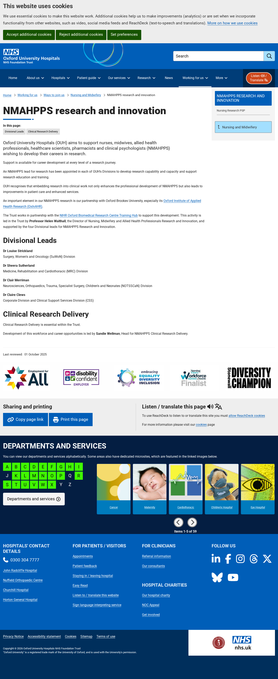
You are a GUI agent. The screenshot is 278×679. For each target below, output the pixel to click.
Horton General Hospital (20, 600)
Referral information (156, 556)
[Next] (192, 522)
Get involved (151, 615)
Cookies (70, 636)
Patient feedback (85, 566)
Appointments (83, 556)
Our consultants (153, 566)
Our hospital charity (156, 595)
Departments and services (31, 499)
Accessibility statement (44, 636)
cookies (201, 425)
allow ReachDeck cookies (247, 415)
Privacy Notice (13, 636)
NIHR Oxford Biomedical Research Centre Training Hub (99, 215)
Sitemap (86, 636)
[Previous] (178, 522)
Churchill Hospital (15, 590)
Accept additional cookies (29, 34)
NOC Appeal (150, 605)
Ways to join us (54, 95)
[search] (269, 56)
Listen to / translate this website (96, 595)
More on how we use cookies (232, 23)
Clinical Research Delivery (43, 131)
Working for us (27, 95)
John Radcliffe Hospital (20, 570)
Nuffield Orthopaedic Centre (23, 580)
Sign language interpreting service (97, 605)
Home (7, 95)
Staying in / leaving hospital (93, 576)
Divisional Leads (14, 131)
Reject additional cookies (81, 34)
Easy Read (80, 585)
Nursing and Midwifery (86, 95)
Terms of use (105, 636)
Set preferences (124, 34)
